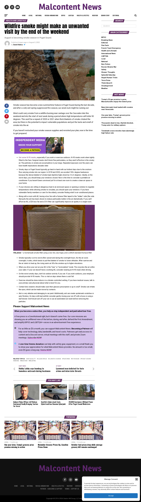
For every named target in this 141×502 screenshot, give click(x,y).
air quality (31, 359)
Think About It (106, 83)
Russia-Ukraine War (51, 15)
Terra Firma (105, 80)
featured (66, 359)
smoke (16, 361)
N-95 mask (75, 359)
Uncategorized (107, 86)
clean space (42, 359)
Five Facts (105, 45)
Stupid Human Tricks (109, 78)
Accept (110, 496)
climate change (55, 359)
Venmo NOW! (46, 350)
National (39, 15)
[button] (136, 479)
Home (24, 15)
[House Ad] (39, 153)
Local (30, 15)
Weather (95, 15)
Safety (103, 70)
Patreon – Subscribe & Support (51, 489)
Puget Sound (86, 359)
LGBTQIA (71, 15)
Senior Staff (105, 15)
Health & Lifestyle (83, 15)
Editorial (116, 15)
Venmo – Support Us (72, 489)
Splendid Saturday (108, 75)
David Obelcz (18, 45)
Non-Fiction (105, 64)
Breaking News (107, 40)
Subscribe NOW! (35, 338)
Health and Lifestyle (109, 51)
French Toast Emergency (111, 48)
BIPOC (63, 15)
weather (24, 361)
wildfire (32, 361)
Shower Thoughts (108, 72)
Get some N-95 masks (27, 157)
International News (108, 53)
